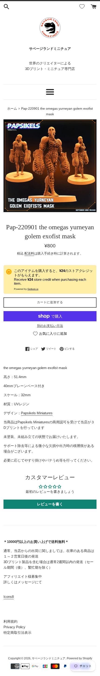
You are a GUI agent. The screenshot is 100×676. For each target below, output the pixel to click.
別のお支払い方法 (50, 326)
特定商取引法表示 (17, 633)
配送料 (29, 253)
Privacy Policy (14, 627)
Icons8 (8, 597)
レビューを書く (50, 504)
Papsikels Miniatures (37, 413)
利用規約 (10, 621)
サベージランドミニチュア (48, 658)
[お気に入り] (83, 6)
